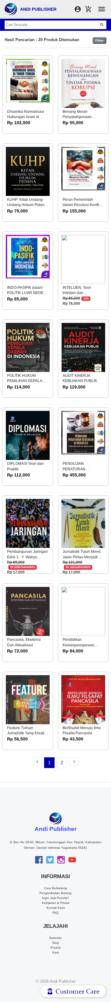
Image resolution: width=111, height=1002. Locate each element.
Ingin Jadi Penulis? (55, 898)
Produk (56, 947)
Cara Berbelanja (55, 888)
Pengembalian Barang (55, 893)
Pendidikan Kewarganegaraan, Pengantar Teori (79, 645)
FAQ (55, 912)
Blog (55, 942)
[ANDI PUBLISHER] (11, 8)
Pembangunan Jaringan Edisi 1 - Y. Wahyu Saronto (27, 557)
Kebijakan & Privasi (55, 902)
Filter (99, 40)
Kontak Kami (56, 907)
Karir (55, 952)
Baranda (55, 937)
